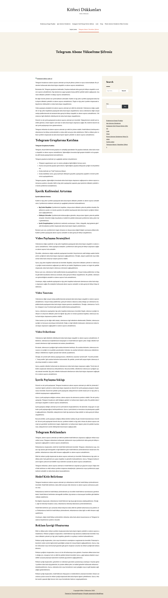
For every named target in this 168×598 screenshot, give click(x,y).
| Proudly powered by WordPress (93, 593)
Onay (101, 24)
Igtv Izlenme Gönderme (64, 24)
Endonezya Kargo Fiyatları (47, 24)
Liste (97, 24)
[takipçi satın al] (43, 78)
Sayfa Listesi (73, 29)
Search (109, 82)
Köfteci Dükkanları (84, 11)
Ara (107, 104)
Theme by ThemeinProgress (74, 593)
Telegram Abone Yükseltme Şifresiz (89, 29)
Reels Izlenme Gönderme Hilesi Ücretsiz (116, 24)
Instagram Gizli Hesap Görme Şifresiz (83, 24)
